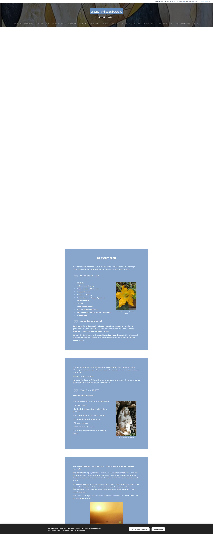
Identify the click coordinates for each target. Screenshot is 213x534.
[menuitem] (18, 24)
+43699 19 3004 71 (205, 1)
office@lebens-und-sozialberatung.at (188, 1)
